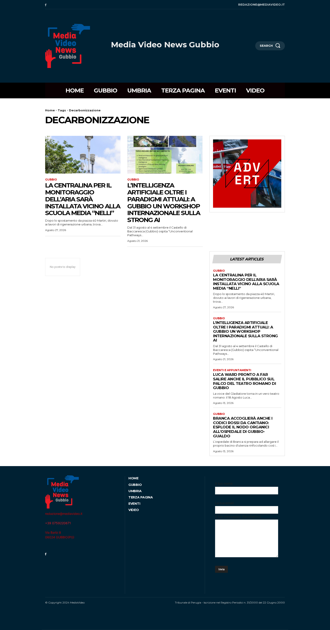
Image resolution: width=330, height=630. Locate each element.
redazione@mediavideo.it (63, 513)
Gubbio (51, 179)
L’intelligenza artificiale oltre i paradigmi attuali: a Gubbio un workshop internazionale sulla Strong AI (163, 202)
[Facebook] (45, 4)
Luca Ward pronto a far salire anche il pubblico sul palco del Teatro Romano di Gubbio (244, 381)
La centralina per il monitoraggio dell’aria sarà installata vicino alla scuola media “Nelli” (82, 199)
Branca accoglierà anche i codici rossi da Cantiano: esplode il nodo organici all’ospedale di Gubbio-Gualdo (243, 427)
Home (50, 110)
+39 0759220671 (58, 523)
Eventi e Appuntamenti (232, 370)
